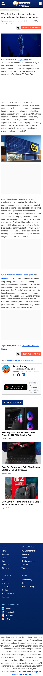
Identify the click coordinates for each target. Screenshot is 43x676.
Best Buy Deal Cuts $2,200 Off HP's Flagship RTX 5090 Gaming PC (18, 433)
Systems (25, 554)
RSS (8, 619)
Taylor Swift (23, 60)
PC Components (29, 551)
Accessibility (27, 580)
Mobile (24, 558)
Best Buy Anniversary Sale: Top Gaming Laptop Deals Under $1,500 (21, 468)
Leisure (25, 565)
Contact (5, 590)
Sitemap (5, 568)
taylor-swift (19, 361)
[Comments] (18, 28)
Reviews (5, 554)
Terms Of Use (25, 674)
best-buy (10, 361)
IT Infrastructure (28, 561)
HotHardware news (33, 388)
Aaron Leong (20, 366)
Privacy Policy (8, 594)
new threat (5, 278)
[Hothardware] (21, 4)
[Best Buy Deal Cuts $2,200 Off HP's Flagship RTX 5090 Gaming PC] (21, 418)
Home (4, 551)
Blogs (4, 561)
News (14, 10)
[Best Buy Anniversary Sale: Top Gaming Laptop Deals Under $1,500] (21, 453)
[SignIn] (4, 3)
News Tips (6, 587)
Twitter (8, 609)
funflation (29, 361)
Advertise (6, 583)
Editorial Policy (28, 587)
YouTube (9, 615)
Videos (24, 568)
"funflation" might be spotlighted (20, 275)
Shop (24, 583)
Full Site (5, 565)
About (4, 580)
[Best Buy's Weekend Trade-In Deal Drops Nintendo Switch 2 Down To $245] (21, 488)
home (4, 10)
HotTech (5, 597)
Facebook (10, 612)
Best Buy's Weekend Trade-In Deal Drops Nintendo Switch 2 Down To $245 (21, 503)
